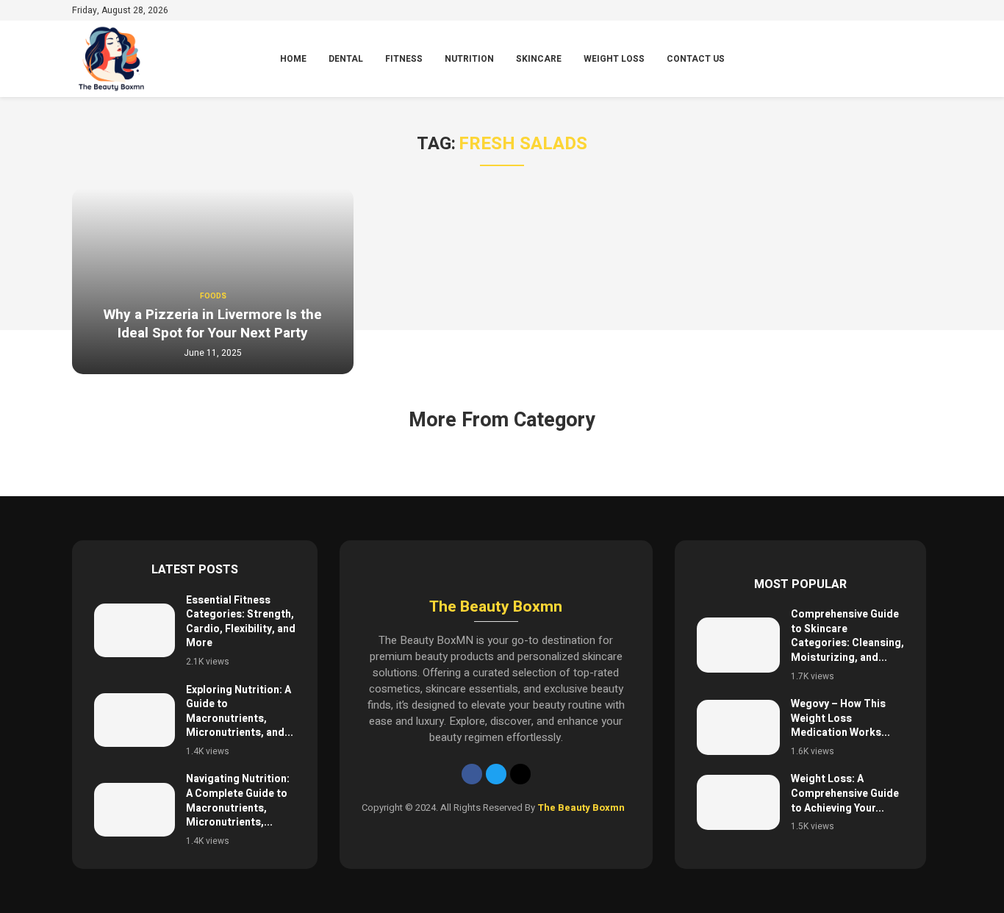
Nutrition (469, 58)
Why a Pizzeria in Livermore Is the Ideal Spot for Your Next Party (213, 324)
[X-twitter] (520, 774)
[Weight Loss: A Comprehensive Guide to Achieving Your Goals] (738, 802)
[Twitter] (496, 774)
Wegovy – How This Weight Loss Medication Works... (840, 718)
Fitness (404, 58)
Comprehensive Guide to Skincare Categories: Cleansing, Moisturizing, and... (847, 635)
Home (293, 58)
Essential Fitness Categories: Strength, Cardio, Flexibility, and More (240, 621)
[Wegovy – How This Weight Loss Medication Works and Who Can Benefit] (738, 727)
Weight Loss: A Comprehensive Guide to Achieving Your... (845, 793)
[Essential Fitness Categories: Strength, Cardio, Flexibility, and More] (134, 630)
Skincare (539, 58)
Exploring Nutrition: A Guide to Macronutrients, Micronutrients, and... (239, 711)
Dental (346, 58)
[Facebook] (472, 774)
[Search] (924, 59)
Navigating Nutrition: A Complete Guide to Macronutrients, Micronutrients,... (238, 800)
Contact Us (696, 58)
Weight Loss (614, 58)
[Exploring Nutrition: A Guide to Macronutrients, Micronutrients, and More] (134, 720)
